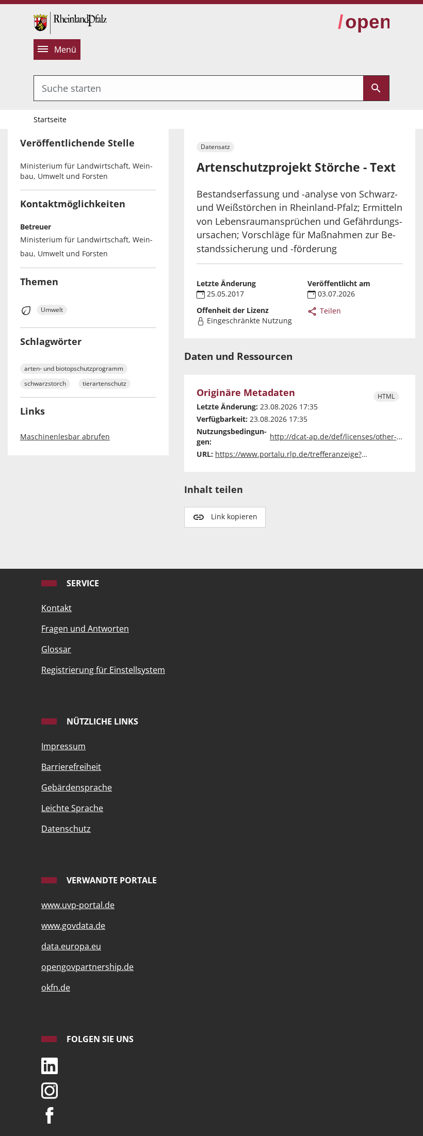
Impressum (63, 746)
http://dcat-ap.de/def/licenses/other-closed (344, 436)
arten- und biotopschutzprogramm (73, 368)
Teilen (329, 311)
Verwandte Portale (110, 880)
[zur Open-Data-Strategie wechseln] (363, 22)
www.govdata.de (73, 925)
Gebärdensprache (76, 787)
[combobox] (198, 88)
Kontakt (56, 608)
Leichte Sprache (72, 808)
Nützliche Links (101, 721)
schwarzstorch (45, 383)
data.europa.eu (71, 946)
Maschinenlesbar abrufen (65, 436)
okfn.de (55, 987)
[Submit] (376, 88)
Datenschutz (66, 828)
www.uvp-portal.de (78, 905)
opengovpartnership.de (87, 967)
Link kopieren (234, 516)
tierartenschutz (104, 383)
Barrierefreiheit (71, 766)
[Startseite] (70, 21)
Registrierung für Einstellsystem (103, 670)
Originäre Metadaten (246, 392)
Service (81, 583)
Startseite (50, 119)
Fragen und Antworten (85, 628)
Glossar (56, 649)
